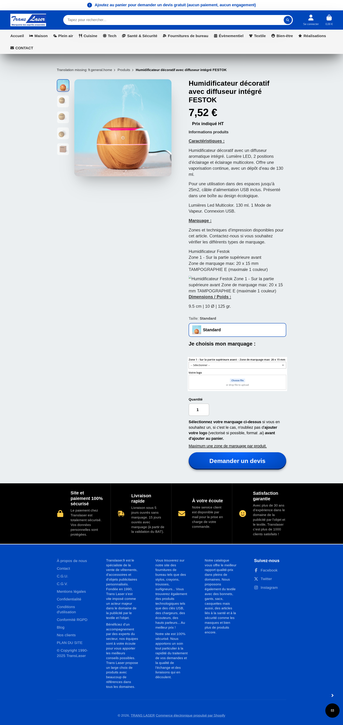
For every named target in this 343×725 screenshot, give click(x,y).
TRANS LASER (143, 715)
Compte (311, 20)
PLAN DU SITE (70, 643)
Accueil (17, 36)
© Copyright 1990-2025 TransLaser (72, 653)
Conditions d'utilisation (66, 609)
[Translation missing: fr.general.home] (28, 20)
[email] (332, 710)
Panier (329, 20)
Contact (63, 568)
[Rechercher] (288, 20)
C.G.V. (62, 584)
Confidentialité (69, 599)
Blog (60, 627)
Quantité (196, 399)
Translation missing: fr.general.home (84, 70)
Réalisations (315, 36)
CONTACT (24, 48)
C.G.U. (62, 576)
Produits (124, 70)
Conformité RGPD (72, 620)
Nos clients (66, 635)
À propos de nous (72, 561)
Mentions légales (71, 591)
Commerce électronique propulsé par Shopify (190, 715)
